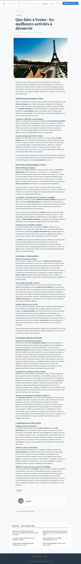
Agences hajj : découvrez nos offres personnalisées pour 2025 (52, 538)
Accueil (10, 3)
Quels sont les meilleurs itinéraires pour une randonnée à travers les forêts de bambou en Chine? (55, 532)
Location (38, 3)
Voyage (58, 3)
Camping (25, 3)
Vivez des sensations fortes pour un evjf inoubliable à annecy (23, 538)
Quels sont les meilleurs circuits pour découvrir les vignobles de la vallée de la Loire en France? (25, 532)
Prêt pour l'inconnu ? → (70, 3)
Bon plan (19, 3)
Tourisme (45, 3)
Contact (46, 556)
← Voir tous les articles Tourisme (25, 511)
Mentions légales (37, 556)
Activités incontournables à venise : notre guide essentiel (54, 544)
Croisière (31, 3)
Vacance (51, 3)
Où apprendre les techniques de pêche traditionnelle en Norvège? (23, 544)
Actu (15, 3)
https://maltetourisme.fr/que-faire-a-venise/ (29, 149)
